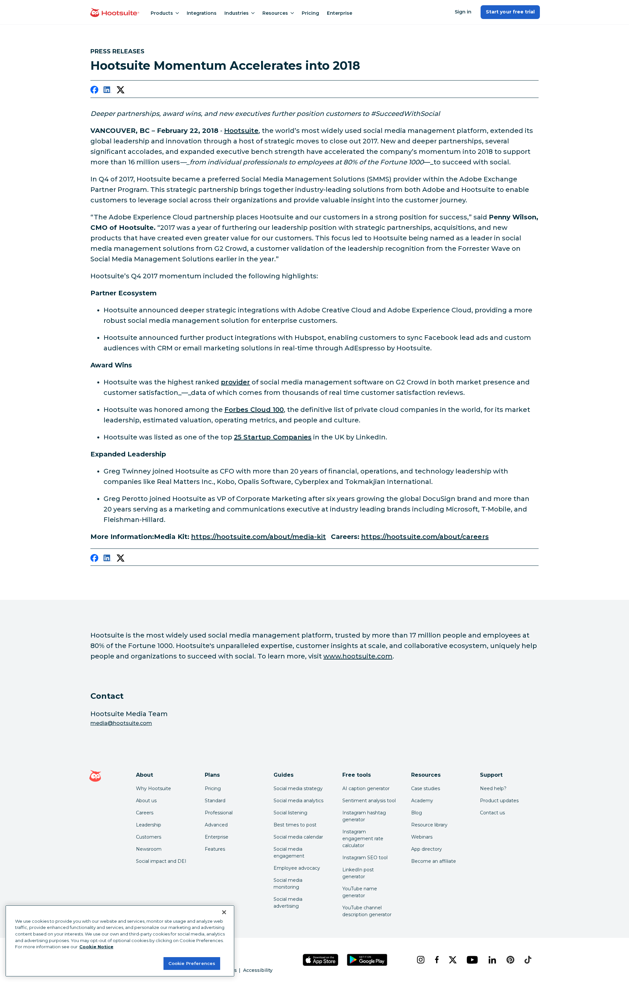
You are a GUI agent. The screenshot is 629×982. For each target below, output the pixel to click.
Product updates (499, 801)
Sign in (463, 12)
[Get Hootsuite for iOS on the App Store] (320, 960)
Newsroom (149, 849)
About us (146, 801)
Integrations (202, 13)
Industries (236, 13)
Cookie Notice (96, 946)
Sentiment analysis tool (369, 801)
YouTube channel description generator (366, 911)
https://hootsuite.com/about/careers (425, 537)
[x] (453, 960)
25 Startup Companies (273, 437)
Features (215, 849)
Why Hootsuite (153, 788)
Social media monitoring (288, 883)
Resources (275, 13)
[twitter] (120, 91)
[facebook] (94, 91)
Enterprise (339, 13)
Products (162, 13)
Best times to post (295, 825)
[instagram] (420, 960)
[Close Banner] (224, 912)
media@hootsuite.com (121, 723)
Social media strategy (298, 788)
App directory (426, 849)
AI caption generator (366, 788)
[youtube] (472, 960)
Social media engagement (289, 852)
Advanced (216, 825)
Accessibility (258, 970)
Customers (148, 837)
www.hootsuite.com (357, 656)
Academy (422, 801)
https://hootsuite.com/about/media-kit (258, 537)
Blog (416, 813)
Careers (144, 813)
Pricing (310, 13)
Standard (215, 801)
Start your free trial (510, 12)
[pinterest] (510, 960)
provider (235, 382)
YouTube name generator (359, 892)
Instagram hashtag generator (364, 816)
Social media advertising (288, 902)
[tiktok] (527, 960)
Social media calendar (298, 837)
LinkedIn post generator (358, 873)
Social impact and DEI (161, 861)
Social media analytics (298, 801)
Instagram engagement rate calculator (362, 838)
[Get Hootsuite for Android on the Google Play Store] (367, 960)
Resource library (429, 825)
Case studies (425, 788)
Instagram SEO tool (365, 858)
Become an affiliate (433, 861)
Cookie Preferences (191, 963)
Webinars (421, 837)
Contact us (492, 813)
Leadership (148, 825)
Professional (219, 813)
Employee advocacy (297, 868)
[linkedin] (107, 91)
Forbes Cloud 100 (254, 410)
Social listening (290, 813)
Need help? (493, 788)
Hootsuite (241, 131)
